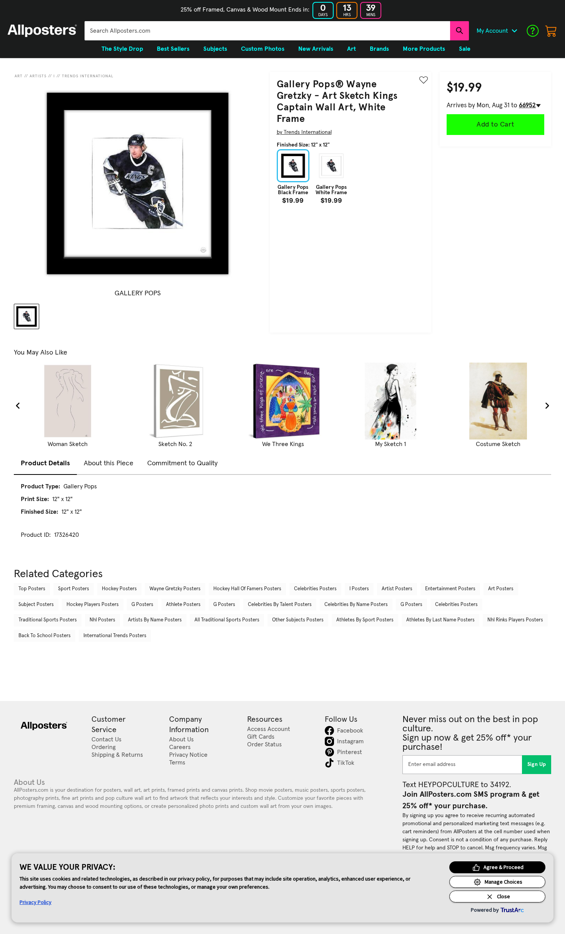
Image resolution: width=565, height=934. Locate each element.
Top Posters (31, 588)
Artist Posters (397, 588)
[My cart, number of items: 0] (551, 31)
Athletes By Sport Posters (365, 620)
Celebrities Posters (315, 588)
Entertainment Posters (450, 588)
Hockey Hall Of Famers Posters (247, 588)
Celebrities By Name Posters (356, 604)
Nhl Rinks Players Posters (515, 620)
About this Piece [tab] (108, 463)
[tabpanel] (282, 517)
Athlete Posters (183, 604)
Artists (38, 76)
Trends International (87, 76)
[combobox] (267, 30)
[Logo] (42, 30)
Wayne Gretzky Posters (175, 588)
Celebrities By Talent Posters (280, 604)
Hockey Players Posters (92, 604)
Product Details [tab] (45, 463)
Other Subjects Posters (298, 620)
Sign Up (536, 764)
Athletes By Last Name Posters (440, 620)
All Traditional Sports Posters (226, 620)
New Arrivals (315, 49)
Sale (464, 49)
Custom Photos (262, 49)
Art (19, 76)
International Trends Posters (114, 635)
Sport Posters (73, 588)
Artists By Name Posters (155, 620)
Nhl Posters (102, 620)
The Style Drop (122, 49)
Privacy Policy (36, 902)
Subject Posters (36, 604)
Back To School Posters (44, 635)
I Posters (359, 588)
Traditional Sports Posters (47, 620)
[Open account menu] (514, 30)
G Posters (142, 604)
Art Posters (500, 588)
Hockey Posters (119, 588)
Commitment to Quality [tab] (182, 463)
